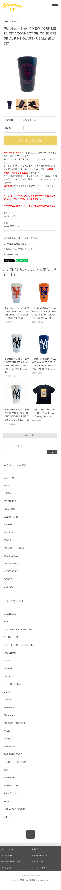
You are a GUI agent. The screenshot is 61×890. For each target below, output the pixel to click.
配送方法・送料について (41, 855)
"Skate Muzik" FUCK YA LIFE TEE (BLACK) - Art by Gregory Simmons (43, 413)
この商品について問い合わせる (18, 249)
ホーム (6, 22)
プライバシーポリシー (40, 868)
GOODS (15, 22)
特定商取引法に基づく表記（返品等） (21, 238)
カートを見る (6, 868)
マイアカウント (37, 861)
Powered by (15, 880)
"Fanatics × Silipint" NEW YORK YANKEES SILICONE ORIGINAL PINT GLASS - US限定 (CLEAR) (16, 365)
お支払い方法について (9, 855)
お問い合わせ (37, 849)
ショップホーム (7, 849)
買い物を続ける (11, 254)
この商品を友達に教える (15, 244)
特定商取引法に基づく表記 (11, 861)
